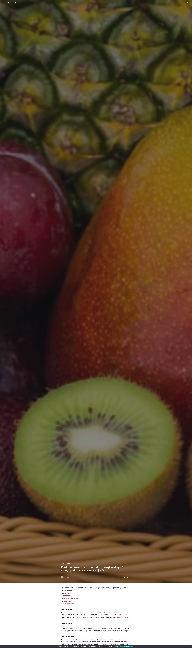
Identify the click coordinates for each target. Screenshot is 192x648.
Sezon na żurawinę (67, 601)
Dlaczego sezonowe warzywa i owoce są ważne (73, 604)
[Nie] (190, 646)
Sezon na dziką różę (67, 600)
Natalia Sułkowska (67, 577)
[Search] (185, 2)
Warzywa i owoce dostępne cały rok (71, 598)
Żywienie (63, 563)
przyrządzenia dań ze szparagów (122, 617)
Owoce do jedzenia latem (68, 603)
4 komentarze (128, 577)
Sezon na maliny (66, 595)
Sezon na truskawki (67, 596)
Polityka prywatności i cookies (127, 646)
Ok (120, 646)
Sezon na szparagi (67, 593)
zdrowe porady (11, 3)
